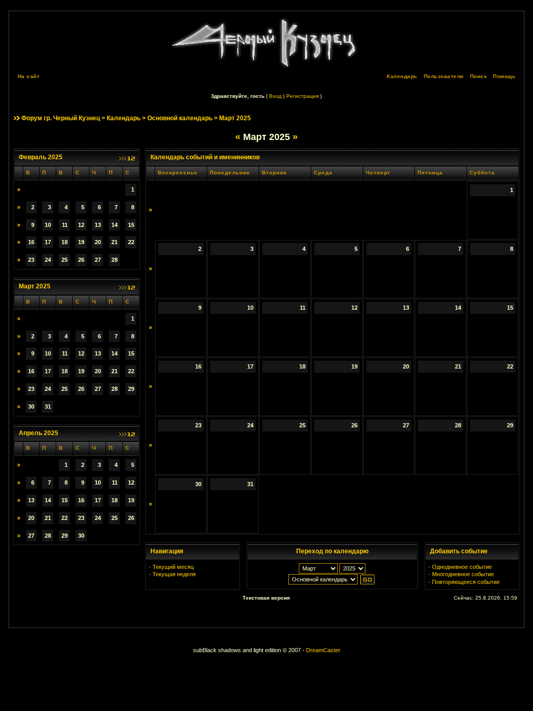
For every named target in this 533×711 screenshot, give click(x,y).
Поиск (478, 76)
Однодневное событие (462, 567)
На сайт (29, 76)
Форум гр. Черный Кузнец (60, 118)
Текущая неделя (174, 574)
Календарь (402, 76)
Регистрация (302, 96)
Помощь (504, 76)
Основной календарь (179, 118)
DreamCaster (323, 650)
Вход (275, 96)
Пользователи (444, 76)
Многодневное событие (463, 574)
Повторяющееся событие (466, 582)
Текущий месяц (173, 567)
